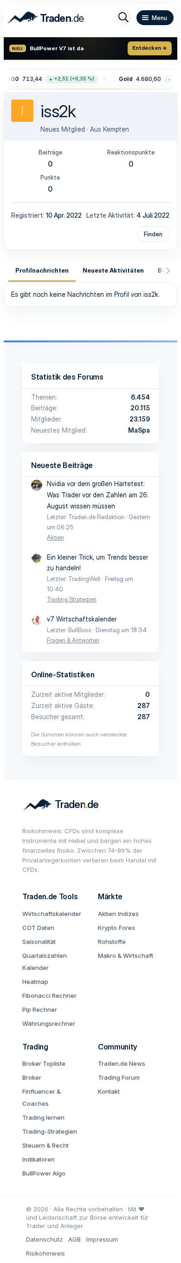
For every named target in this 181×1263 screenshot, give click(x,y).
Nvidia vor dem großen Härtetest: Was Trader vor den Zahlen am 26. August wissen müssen (98, 495)
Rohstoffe (112, 941)
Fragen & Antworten (73, 640)
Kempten (116, 129)
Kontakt (109, 1091)
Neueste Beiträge (62, 465)
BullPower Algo (43, 1173)
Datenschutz (44, 1239)
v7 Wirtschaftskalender (81, 619)
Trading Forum (119, 1077)
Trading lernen (43, 1117)
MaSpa (139, 430)
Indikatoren (38, 1159)
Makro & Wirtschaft (125, 955)
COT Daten (38, 927)
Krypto (107, 927)
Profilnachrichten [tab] (42, 270)
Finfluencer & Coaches (41, 1097)
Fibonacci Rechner (49, 995)
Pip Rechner (39, 1009)
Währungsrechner (48, 1023)
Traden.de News (121, 1063)
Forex (127, 927)
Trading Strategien (72, 599)
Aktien (55, 537)
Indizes (128, 913)
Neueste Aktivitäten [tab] (113, 270)
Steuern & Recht (45, 1145)
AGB (74, 1239)
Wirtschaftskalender (51, 913)
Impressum (102, 1239)
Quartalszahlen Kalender (44, 961)
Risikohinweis (45, 1253)
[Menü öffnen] (155, 17)
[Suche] (123, 17)
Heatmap (35, 981)
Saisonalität (39, 941)
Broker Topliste (43, 1063)
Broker (31, 1077)
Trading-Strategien (49, 1131)
